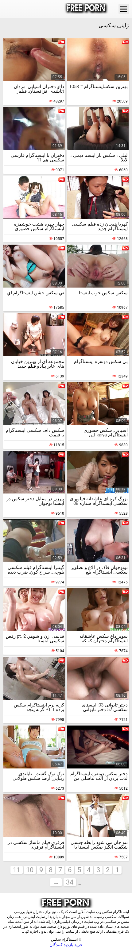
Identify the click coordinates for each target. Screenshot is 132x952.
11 (16, 870)
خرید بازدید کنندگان (66, 944)
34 (69, 882)
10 (29, 870)
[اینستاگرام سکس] (86, 9)
